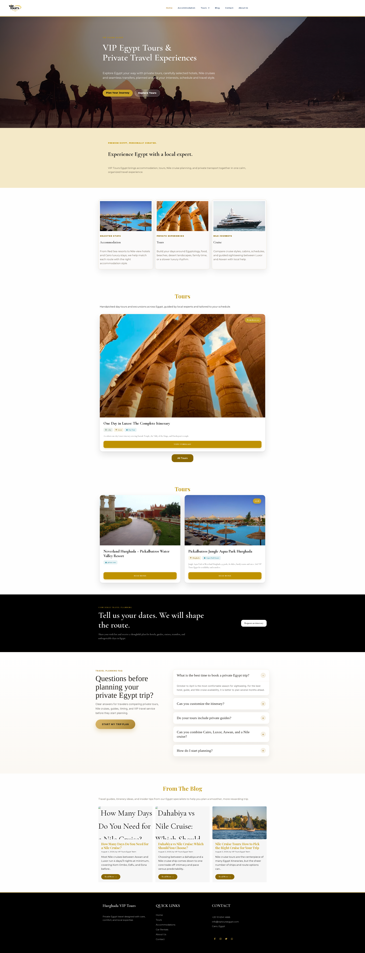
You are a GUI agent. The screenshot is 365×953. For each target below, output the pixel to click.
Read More (140, 576)
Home (169, 8)
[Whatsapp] (232, 939)
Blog (217, 8)
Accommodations (165, 924)
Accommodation (186, 8)
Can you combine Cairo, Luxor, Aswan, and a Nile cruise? (213, 734)
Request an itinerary (253, 623)
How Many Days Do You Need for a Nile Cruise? (125, 846)
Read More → (111, 876)
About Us (243, 8)
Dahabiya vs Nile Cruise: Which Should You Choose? (181, 846)
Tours (204, 8)
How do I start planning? (195, 750)
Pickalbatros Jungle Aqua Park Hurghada (220, 551)
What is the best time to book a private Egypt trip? (213, 675)
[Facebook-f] (215, 939)
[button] (205, 8)
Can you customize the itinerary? (200, 704)
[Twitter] (226, 939)
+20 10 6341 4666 (221, 917)
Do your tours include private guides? (204, 718)
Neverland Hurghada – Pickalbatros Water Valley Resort (137, 553)
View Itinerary (182, 444)
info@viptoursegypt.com (225, 921)
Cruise (217, 242)
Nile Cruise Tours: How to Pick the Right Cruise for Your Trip (237, 846)
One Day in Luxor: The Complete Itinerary (137, 423)
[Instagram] (220, 939)
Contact (229, 8)
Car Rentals (162, 929)
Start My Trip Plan (115, 724)
